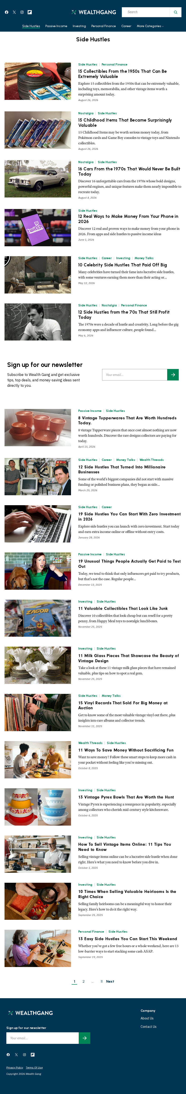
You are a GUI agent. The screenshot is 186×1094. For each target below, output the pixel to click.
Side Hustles (87, 64)
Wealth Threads (152, 460)
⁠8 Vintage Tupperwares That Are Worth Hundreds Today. (127, 421)
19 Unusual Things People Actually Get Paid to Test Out (129, 564)
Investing (123, 258)
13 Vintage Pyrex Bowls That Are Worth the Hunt (126, 797)
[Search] (175, 12)
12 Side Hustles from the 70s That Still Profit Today (124, 315)
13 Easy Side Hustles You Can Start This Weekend (127, 938)
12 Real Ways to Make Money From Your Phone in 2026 (128, 219)
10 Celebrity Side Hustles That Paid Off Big (122, 265)
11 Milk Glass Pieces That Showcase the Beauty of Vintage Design (128, 658)
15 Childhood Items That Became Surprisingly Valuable (125, 123)
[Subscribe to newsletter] (173, 374)
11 (102, 981)
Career (107, 258)
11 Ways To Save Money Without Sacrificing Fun (126, 750)
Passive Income (90, 411)
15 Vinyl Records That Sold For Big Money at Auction (122, 705)
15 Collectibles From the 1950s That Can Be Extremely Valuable (122, 74)
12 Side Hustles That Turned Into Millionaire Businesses (122, 470)
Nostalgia (85, 113)
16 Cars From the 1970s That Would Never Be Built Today (129, 172)
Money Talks (144, 258)
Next (110, 981)
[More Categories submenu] (163, 26)
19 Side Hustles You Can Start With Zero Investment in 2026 (129, 517)
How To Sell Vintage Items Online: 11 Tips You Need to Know (124, 847)
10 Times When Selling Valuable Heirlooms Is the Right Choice (127, 894)
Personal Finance (114, 64)
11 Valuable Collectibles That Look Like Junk (123, 608)
